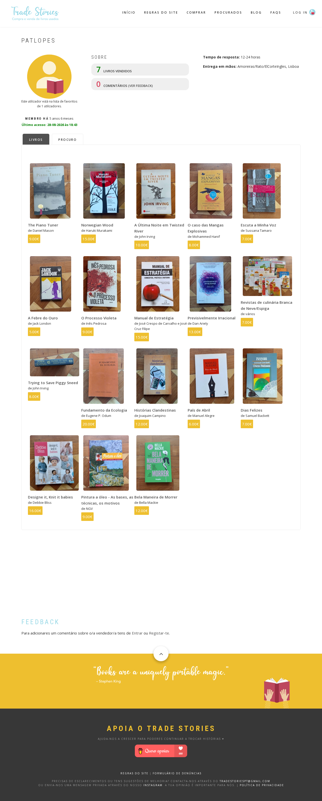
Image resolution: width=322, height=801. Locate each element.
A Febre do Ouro (43, 317)
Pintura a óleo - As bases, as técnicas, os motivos (107, 500)
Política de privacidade (262, 785)
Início (129, 12)
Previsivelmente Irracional (211, 317)
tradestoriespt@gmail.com (245, 781)
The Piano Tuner (43, 224)
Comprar (196, 12)
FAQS (275, 12)
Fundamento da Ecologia (104, 410)
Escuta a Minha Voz (258, 224)
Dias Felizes (251, 410)
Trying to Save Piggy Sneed (53, 382)
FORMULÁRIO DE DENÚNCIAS (177, 773)
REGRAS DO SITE (134, 773)
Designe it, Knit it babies (50, 496)
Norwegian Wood (97, 224)
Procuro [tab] (67, 140)
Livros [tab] (36, 140)
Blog (256, 12)
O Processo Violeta (98, 317)
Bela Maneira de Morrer (155, 496)
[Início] (35, 12)
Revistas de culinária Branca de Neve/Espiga (266, 305)
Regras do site (161, 12)
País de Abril (199, 410)
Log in (300, 12)
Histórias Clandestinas (155, 410)
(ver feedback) (140, 85)
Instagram (153, 785)
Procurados (228, 12)
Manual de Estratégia (154, 317)
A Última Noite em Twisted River (159, 227)
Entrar (137, 633)
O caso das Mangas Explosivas (206, 227)
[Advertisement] (161, 578)
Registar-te (159, 633)
